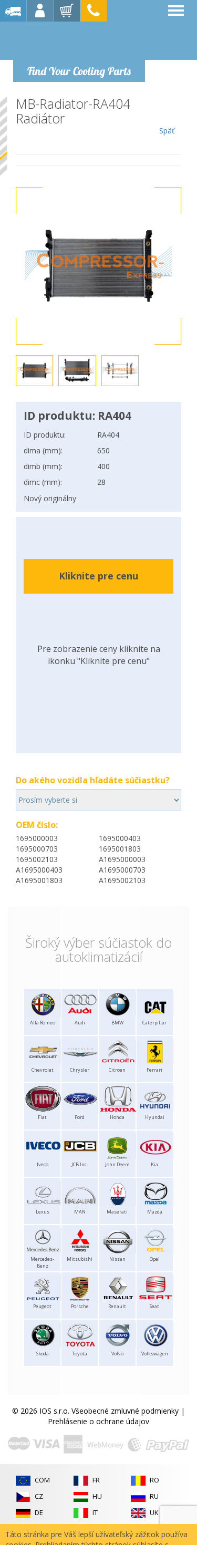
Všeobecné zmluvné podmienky (125, 1411)
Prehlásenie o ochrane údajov (98, 1421)
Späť (166, 131)
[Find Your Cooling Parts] (78, 40)
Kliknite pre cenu (98, 575)
